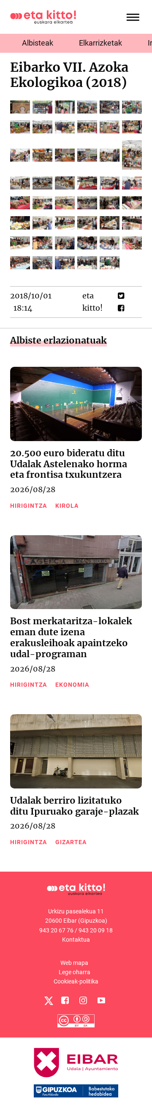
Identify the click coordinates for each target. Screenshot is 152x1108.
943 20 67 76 (56, 930)
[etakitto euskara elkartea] (43, 16)
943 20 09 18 (96, 930)
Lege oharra (74, 972)
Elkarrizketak (100, 42)
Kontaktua (76, 939)
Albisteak (37, 42)
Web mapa (74, 962)
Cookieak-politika (76, 981)
